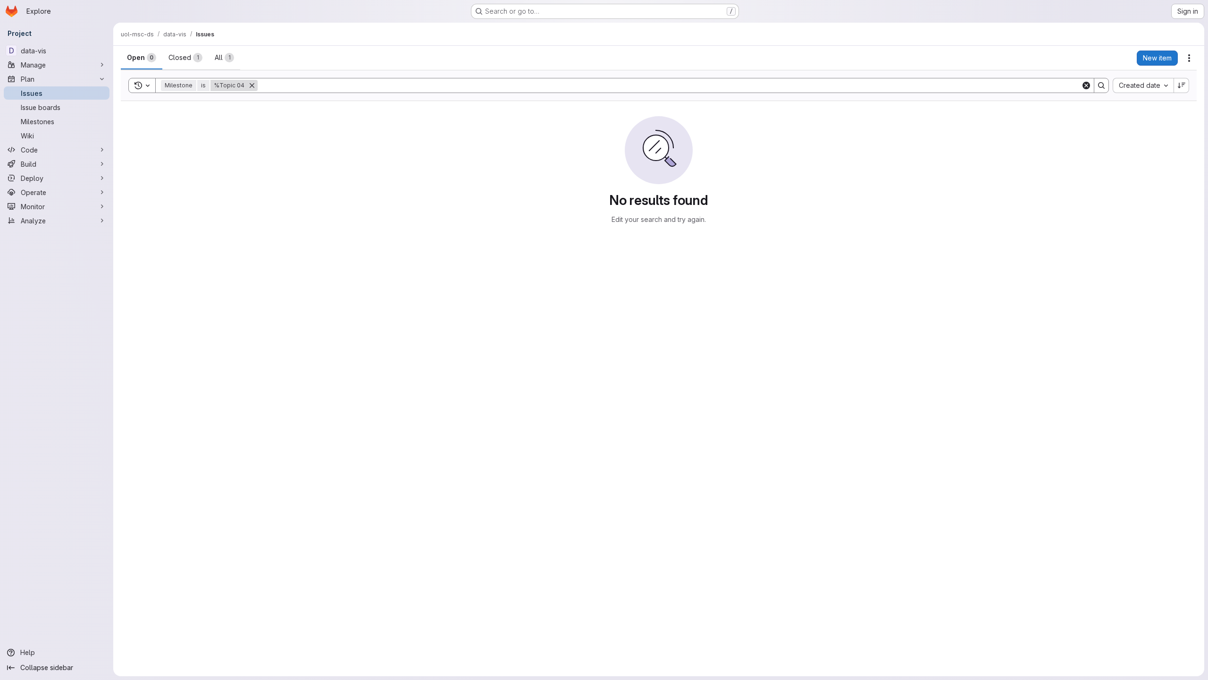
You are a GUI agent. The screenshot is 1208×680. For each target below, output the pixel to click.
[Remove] (252, 85)
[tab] (141, 57)
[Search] (1101, 85)
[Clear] (1086, 85)
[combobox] (1143, 85)
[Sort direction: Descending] (1181, 85)
